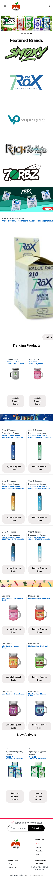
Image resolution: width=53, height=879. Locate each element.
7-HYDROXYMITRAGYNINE (13, 218)
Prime (38, 854)
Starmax (16, 433)
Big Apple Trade (17, 875)
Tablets (9, 755)
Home (38, 844)
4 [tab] (31, 33)
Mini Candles (34, 359)
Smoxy (38, 847)
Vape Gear (39, 851)
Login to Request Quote (15, 401)
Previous (4, 23)
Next (48, 23)
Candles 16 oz (13, 359)
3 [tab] (28, 33)
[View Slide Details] (26, 23)
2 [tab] (25, 33)
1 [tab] (22, 33)
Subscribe (36, 828)
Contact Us (12, 867)
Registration (13, 864)
